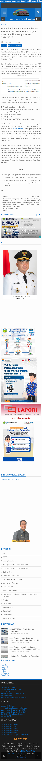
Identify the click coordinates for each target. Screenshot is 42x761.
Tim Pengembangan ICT (21, 758)
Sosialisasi (7, 611)
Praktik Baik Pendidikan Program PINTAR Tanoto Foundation (20, 595)
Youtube (4, 665)
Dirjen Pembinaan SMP (9, 729)
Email (20, 45)
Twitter (3, 669)
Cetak (12, 45)
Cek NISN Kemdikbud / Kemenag (13, 714)
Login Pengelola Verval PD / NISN (13, 710)
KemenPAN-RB (6, 695)
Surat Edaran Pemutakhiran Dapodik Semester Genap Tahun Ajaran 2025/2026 (23, 19)
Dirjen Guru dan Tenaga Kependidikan (14, 735)
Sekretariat (7, 604)
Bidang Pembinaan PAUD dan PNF (15, 565)
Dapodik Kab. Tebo (8, 706)
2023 (4, 553)
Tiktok (3, 671)
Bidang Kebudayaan (10, 561)
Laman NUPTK (6, 716)
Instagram (5, 673)
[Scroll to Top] (38, 755)
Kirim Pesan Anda (28, 751)
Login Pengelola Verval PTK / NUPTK (14, 712)
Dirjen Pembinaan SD (8, 727)
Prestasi (6, 600)
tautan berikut (18, 129)
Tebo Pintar (5, 675)
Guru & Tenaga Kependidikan (11, 689)
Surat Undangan (9, 619)
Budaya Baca (7, 572)
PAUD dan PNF (8, 587)
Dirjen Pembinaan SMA (9, 731)
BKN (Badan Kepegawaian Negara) (14, 698)
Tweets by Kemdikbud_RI (10, 479)
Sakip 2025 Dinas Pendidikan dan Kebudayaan (22, 630)
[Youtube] (3, 5)
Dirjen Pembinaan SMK (9, 733)
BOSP (5, 557)
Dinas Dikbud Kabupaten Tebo (17, 754)
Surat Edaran (7, 615)
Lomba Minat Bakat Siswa (12, 579)
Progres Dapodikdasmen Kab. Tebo (14, 708)
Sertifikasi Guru (8, 607)
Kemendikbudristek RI (9, 687)
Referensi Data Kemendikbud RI (12, 693)
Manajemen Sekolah (10, 583)
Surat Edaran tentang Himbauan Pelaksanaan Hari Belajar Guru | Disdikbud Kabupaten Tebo (19, 230)
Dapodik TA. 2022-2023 (11, 576)
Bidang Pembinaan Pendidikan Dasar (16, 568)
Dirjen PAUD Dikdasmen (9, 725)
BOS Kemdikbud (7, 691)
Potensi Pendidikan (10, 591)
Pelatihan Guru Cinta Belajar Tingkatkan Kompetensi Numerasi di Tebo (24, 657)
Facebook (4, 667)
